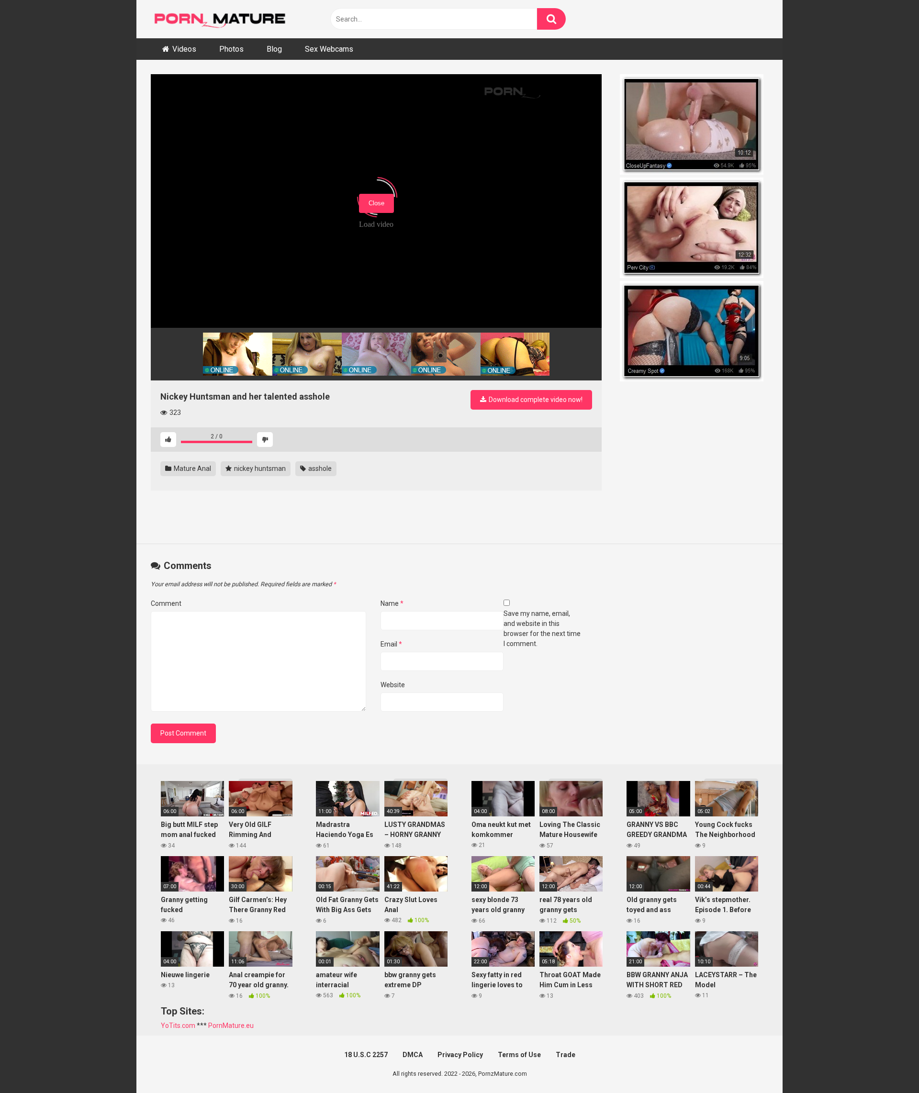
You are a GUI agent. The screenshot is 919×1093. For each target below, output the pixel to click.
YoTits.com (178, 1025)
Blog (274, 49)
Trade (565, 1055)
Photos (231, 49)
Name (392, 603)
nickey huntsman (259, 468)
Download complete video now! (535, 399)
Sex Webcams (329, 49)
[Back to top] (887, 1064)
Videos (184, 49)
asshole (319, 468)
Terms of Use (519, 1055)
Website (393, 685)
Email (391, 644)
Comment (166, 603)
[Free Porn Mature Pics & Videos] (222, 19)
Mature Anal (191, 468)
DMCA (413, 1055)
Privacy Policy (460, 1055)
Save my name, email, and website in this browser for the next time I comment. (542, 628)
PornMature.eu (231, 1025)
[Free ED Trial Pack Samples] (694, 126)
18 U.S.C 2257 (366, 1055)
